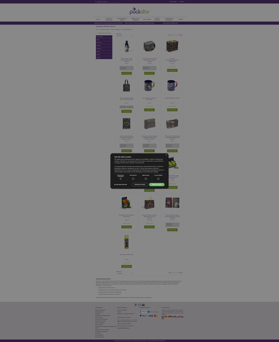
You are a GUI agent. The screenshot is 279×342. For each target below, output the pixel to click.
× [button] (166, 155)
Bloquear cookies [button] (139, 184)
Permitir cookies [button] (157, 184)
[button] (120, 184)
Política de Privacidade (152, 172)
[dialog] (139, 171)
